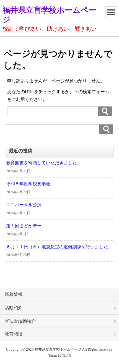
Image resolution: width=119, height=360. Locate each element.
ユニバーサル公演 (24, 204)
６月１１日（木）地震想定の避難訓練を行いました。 (59, 246)
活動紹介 (13, 307)
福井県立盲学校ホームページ (49, 15)
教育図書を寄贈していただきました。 (43, 162)
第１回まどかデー (24, 225)
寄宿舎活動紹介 (20, 321)
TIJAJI (66, 355)
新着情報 (13, 294)
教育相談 (13, 334)
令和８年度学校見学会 (28, 183)
